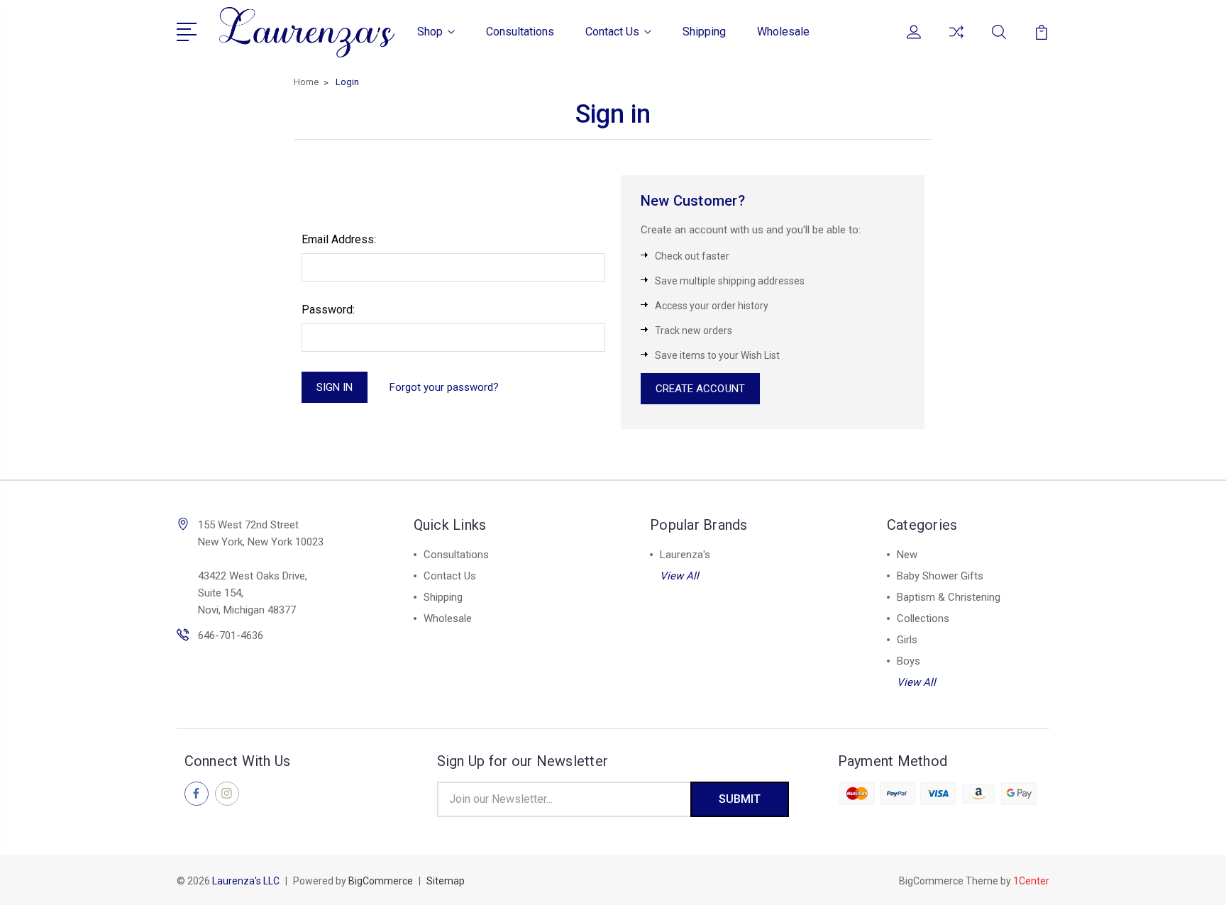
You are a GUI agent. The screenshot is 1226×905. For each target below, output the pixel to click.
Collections (923, 618)
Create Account (700, 388)
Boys (908, 661)
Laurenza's (685, 554)
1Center (1031, 881)
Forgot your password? (444, 387)
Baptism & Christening (948, 597)
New (907, 554)
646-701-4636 (230, 635)
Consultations (520, 31)
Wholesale (783, 31)
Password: (328, 309)
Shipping (704, 31)
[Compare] (956, 40)
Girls (907, 639)
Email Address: (339, 239)
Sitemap (445, 881)
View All (679, 576)
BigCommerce (380, 881)
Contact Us (612, 31)
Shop (430, 31)
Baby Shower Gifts (940, 576)
